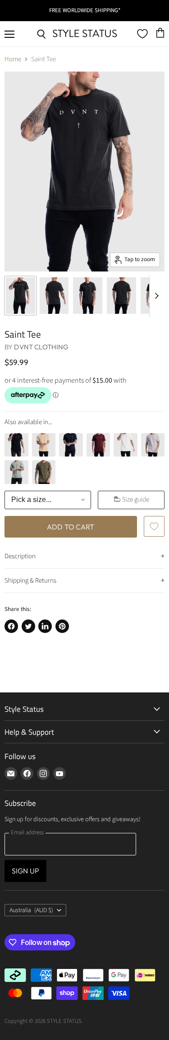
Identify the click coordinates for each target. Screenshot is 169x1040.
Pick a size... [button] (31, 499)
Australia (31, 910)
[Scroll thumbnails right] (156, 296)
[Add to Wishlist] (154, 526)
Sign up (25, 870)
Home (13, 59)
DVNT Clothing (41, 347)
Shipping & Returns (30, 580)
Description (20, 556)
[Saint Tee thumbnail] (20, 295)
